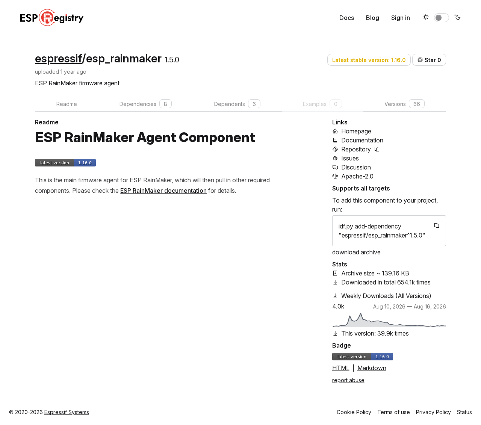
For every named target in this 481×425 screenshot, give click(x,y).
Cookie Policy (354, 412)
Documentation (362, 140)
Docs (346, 17)
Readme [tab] (66, 104)
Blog (372, 17)
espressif (58, 58)
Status (464, 412)
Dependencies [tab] (143, 104)
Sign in (400, 17)
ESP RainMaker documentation (163, 190)
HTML (340, 368)
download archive (356, 252)
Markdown (371, 368)
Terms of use (393, 412)
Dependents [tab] (235, 104)
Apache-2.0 (357, 176)
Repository (356, 149)
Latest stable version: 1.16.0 (369, 60)
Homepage (356, 131)
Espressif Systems (66, 412)
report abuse (348, 380)
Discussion (356, 167)
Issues (350, 158)
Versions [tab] (402, 104)
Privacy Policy (433, 412)
